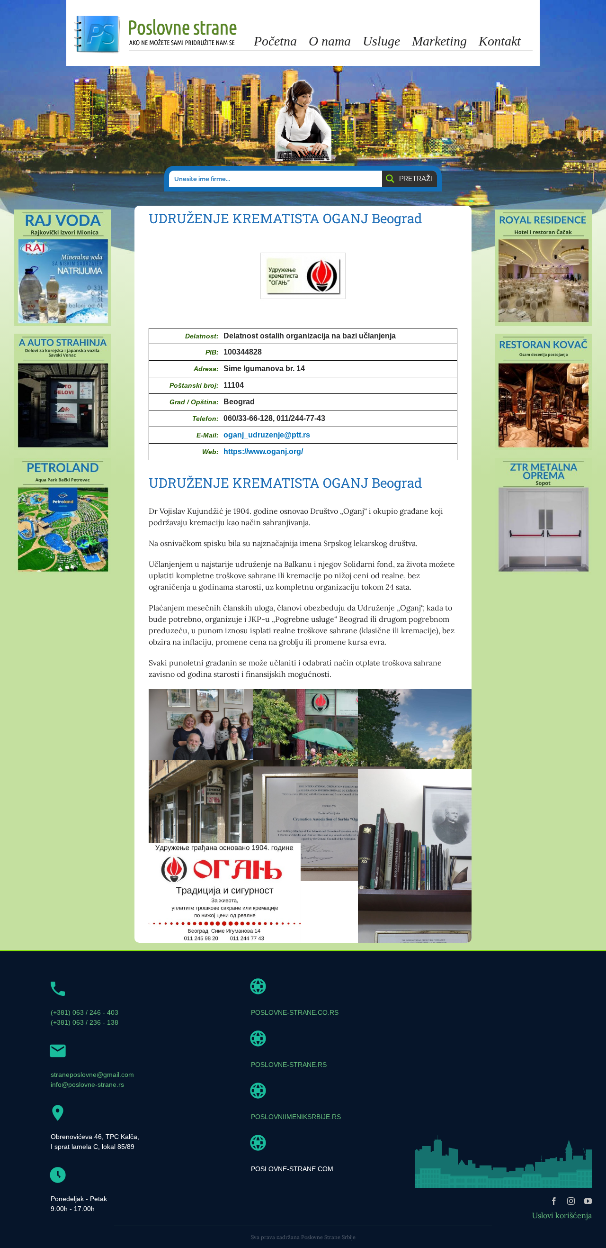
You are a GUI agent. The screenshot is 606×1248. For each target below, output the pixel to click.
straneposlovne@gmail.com (92, 1074)
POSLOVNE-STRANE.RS (289, 1064)
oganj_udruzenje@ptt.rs (266, 435)
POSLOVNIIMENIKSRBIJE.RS (296, 1116)
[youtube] (588, 1201)
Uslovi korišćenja (562, 1215)
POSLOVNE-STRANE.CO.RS (295, 1012)
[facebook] (554, 1201)
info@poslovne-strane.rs (87, 1084)
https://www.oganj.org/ (263, 451)
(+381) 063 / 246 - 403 (84, 1012)
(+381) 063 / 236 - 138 (84, 1022)
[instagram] (571, 1201)
